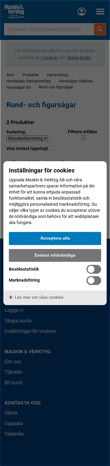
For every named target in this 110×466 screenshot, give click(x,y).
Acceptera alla (55, 238)
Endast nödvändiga (55, 255)
